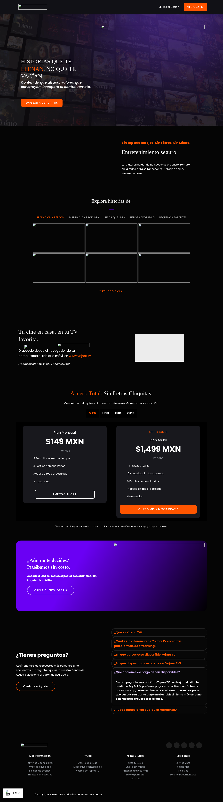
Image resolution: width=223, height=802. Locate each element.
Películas (183, 770)
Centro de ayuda (87, 763)
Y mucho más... (111, 291)
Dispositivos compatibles (87, 766)
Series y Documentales (183, 774)
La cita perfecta (135, 774)
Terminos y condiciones (40, 763)
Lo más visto (183, 763)
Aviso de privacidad (40, 766)
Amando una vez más (135, 770)
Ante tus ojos (135, 763)
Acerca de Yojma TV (87, 770)
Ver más (135, 778)
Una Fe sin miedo (135, 766)
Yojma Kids (183, 766)
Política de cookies (39, 770)
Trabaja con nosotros (40, 774)
